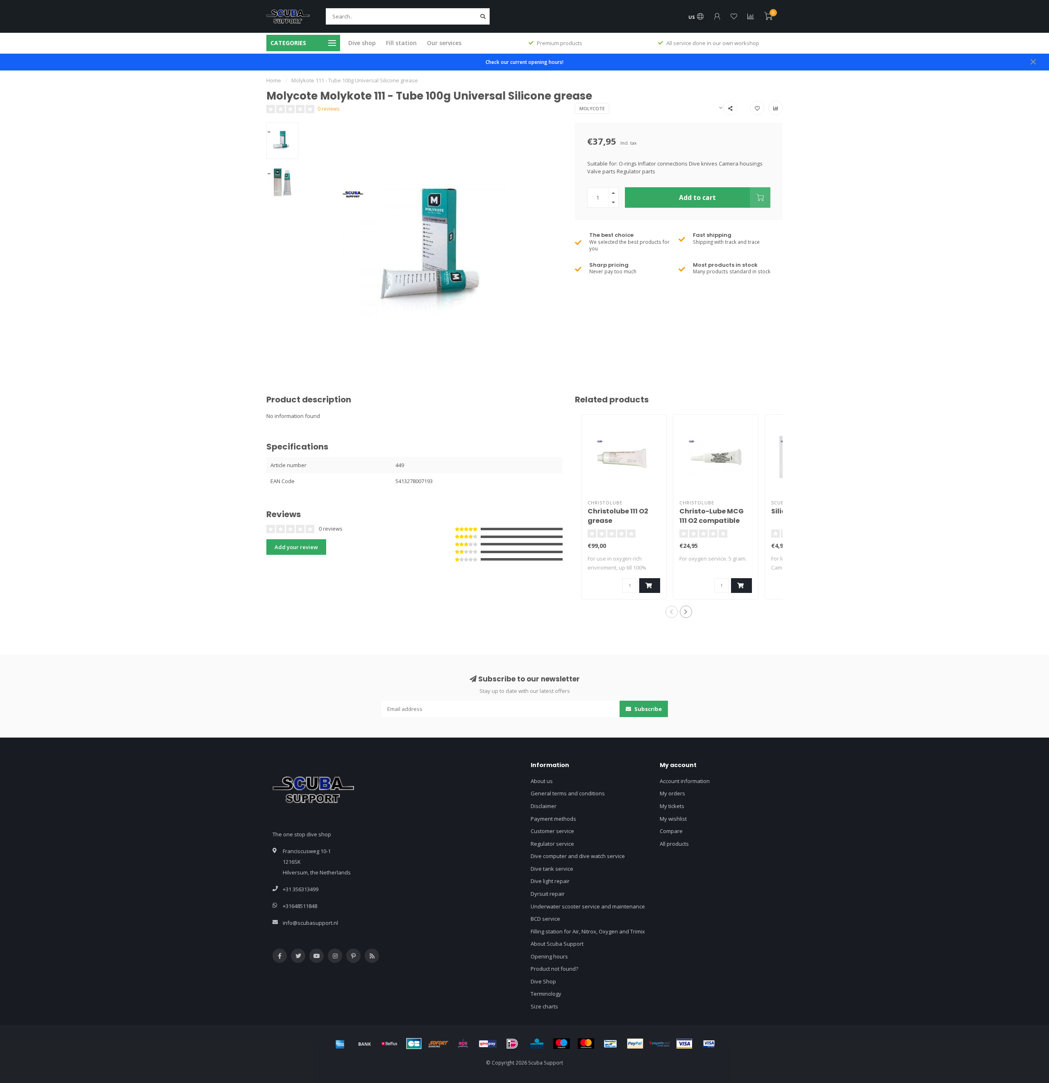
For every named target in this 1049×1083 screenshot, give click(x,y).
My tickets (672, 806)
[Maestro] (561, 1044)
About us (542, 781)
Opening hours (549, 956)
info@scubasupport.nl (310, 922)
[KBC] (537, 1044)
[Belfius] (389, 1044)
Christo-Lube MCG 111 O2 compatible (711, 515)
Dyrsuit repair (548, 893)
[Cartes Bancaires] (414, 1044)
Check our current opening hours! (524, 62)
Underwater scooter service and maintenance (588, 906)
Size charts (544, 1006)
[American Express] (340, 1044)
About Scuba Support (557, 943)
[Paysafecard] (659, 1044)
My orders (672, 793)
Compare (671, 831)
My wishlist (673, 818)
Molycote (592, 108)
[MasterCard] (586, 1044)
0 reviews (329, 108)
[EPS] (463, 1044)
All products (674, 843)
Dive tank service (552, 868)
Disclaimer (543, 806)
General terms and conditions (568, 793)
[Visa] (684, 1044)
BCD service (545, 918)
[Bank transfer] (364, 1044)
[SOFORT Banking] (438, 1044)
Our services (444, 43)
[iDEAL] (512, 1044)
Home (273, 80)
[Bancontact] (610, 1044)
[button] (671, 612)
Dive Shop (543, 981)
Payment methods (553, 818)
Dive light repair (550, 881)
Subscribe (647, 709)
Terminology (546, 993)
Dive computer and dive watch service (578, 856)
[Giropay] (487, 1044)
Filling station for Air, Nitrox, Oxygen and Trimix (588, 931)
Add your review (296, 547)
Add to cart (697, 197)
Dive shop (362, 43)
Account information (685, 781)
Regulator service (552, 843)
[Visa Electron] (709, 1044)
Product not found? (554, 968)
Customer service (552, 831)
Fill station (401, 43)
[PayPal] (635, 1044)
